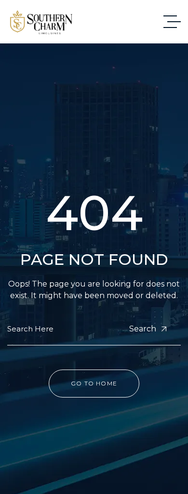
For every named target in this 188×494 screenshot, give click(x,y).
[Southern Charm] (41, 22)
